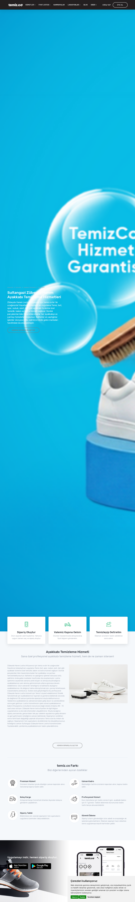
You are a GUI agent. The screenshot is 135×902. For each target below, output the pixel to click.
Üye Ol (120, 5)
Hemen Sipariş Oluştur (23, 330)
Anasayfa (10, 287)
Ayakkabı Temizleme (30, 287)
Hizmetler (18, 287)
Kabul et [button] (75, 897)
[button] (74, 5)
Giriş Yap (107, 5)
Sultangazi (41, 287)
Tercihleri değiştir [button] (93, 897)
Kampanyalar (59, 5)
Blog (86, 5)
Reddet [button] (82, 897)
